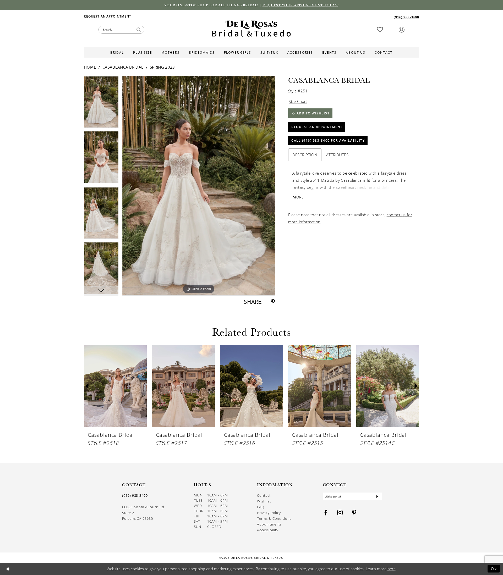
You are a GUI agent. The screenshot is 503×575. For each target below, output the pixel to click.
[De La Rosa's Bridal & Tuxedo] (251, 28)
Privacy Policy (269, 512)
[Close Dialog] (8, 568)
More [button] (298, 197)
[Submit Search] (138, 30)
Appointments (269, 524)
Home (90, 67)
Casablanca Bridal (122, 67)
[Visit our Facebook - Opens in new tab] (326, 513)
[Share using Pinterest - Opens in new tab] (273, 302)
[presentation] (115, 386)
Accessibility (267, 530)
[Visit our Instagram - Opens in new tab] (340, 513)
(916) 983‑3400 (135, 495)
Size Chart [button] (298, 101)
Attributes (337, 154)
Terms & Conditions (274, 518)
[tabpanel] (101, 103)
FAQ (260, 507)
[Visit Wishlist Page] (380, 29)
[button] (401, 29)
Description (304, 154)
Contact (264, 495)
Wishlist (264, 501)
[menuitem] (167, 16)
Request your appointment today (300, 5)
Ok (494, 568)
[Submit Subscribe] (377, 496)
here (391, 568)
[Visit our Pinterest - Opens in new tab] (354, 513)
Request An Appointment (316, 127)
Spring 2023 (162, 67)
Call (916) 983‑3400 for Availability (328, 140)
